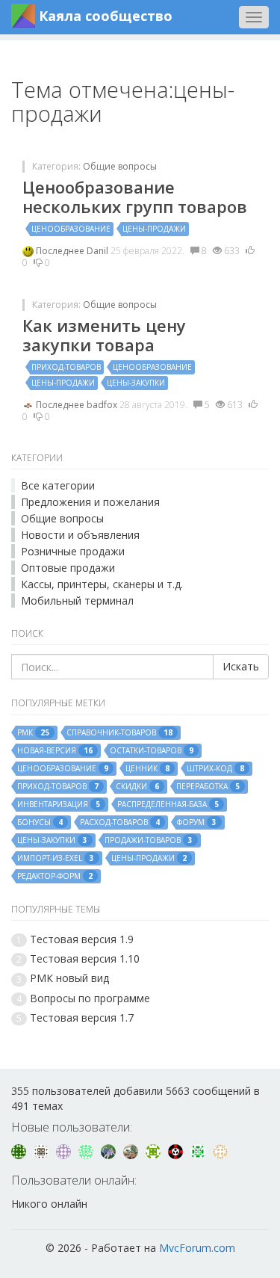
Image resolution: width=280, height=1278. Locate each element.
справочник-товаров (119, 732)
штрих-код (215, 768)
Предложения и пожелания (90, 502)
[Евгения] (20, 1150)
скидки (137, 786)
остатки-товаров (151, 750)
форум (197, 822)
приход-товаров (66, 367)
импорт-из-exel (55, 858)
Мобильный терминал (77, 600)
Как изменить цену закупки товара (104, 335)
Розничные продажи (73, 551)
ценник (147, 768)
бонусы (40, 822)
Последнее (61, 250)
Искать (241, 666)
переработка (208, 786)
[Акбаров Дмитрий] (132, 1150)
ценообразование (71, 228)
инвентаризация (58, 804)
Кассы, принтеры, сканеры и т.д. (102, 584)
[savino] (199, 1150)
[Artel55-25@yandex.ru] (155, 1150)
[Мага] (43, 1150)
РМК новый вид (69, 978)
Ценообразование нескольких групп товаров (134, 196)
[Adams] (87, 1150)
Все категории (58, 485)
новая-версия (55, 750)
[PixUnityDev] (177, 1150)
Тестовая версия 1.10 (85, 958)
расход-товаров (120, 822)
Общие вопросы (120, 166)
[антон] (220, 1150)
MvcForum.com (197, 1248)
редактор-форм (55, 876)
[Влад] (65, 1150)
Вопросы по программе (90, 998)
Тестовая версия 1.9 (82, 939)
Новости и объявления (80, 535)
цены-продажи (154, 228)
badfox (103, 404)
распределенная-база (168, 804)
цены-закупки (136, 382)
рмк (33, 732)
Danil (99, 250)
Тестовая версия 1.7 (82, 1017)
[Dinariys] (110, 1150)
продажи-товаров (149, 840)
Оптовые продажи (68, 568)
